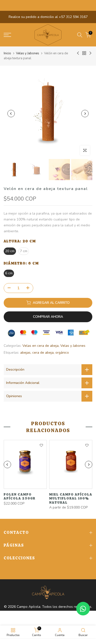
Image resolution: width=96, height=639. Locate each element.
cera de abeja (43, 352)
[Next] (85, 113)
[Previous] (11, 113)
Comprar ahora (48, 316)
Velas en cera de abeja (40, 345)
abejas (25, 352)
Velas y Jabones (27, 53)
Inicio (7, 53)
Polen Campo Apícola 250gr (19, 496)
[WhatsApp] (83, 608)
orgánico (62, 352)
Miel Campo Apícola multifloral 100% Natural (70, 498)
